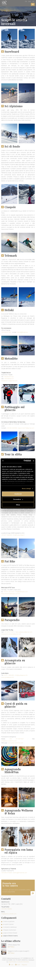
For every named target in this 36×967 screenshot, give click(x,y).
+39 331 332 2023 (8, 591)
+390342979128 (8, 376)
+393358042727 (9, 378)
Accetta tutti (18, 494)
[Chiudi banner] (33, 460)
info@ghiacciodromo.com (9, 741)
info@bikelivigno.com (21, 591)
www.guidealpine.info (7, 677)
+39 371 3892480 (8, 675)
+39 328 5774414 (9, 632)
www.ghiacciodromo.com (15, 743)
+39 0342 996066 (6, 909)
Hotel (11, 964)
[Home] (4, 3)
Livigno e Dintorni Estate (10, 933)
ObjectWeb (11, 962)
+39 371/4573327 (16, 739)
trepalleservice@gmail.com (9, 381)
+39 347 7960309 (6, 535)
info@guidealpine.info (21, 675)
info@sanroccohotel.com (8, 914)
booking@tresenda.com (20, 872)
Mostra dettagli (26, 488)
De (33, 1)
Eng (29, 1)
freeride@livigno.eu (22, 332)
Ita (26, 1)
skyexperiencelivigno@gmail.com (11, 634)
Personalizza (17, 499)
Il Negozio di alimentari (9, 930)
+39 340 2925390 (12, 428)
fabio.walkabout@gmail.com (23, 632)
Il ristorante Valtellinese (10, 927)
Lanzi (17, 962)
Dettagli (11, 947)
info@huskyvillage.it (19, 535)
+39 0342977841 (6, 332)
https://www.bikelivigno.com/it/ (10, 593)
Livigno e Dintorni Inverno (10, 936)
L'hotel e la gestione (8, 921)
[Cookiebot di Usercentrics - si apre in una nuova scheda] (23, 461)
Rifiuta (18, 504)
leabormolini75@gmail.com (26, 428)
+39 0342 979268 (6, 872)
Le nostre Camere (8, 924)
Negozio (24, 964)
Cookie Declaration (24, 962)
